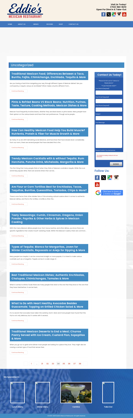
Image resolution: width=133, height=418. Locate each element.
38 (80, 363)
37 (74, 363)
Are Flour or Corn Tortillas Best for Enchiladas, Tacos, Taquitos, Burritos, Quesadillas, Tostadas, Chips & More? (49, 188)
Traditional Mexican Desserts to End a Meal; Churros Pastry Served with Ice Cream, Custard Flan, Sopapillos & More (48, 335)
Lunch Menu (17, 407)
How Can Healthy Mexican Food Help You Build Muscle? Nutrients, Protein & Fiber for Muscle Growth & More (48, 132)
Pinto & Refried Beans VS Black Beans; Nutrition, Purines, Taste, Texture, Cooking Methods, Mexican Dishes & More (49, 103)
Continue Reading (19, 91)
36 (69, 363)
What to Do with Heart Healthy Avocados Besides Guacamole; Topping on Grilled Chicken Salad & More (47, 305)
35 (64, 363)
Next (130, 43)
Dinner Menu (42, 407)
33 (53, 363)
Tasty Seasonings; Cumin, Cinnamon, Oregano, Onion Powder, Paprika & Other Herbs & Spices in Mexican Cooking (47, 218)
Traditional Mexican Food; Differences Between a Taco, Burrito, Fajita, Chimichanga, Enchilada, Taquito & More (49, 75)
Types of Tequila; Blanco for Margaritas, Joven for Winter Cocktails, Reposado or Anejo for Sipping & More (48, 248)
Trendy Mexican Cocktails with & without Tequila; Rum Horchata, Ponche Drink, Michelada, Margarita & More (48, 160)
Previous (2, 43)
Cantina (76, 407)
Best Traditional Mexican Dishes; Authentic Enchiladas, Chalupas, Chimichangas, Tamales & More (48, 276)
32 (47, 363)
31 (42, 363)
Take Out (108, 407)
